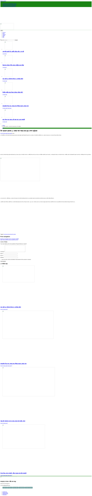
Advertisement (21, 487)
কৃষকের (9, 234)
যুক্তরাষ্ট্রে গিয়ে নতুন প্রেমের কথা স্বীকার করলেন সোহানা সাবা (16, 106)
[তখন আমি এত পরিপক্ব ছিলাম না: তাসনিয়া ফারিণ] (9, 76)
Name (1, 253)
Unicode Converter (29, 487)
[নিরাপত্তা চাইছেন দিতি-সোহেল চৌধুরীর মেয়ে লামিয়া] (9, 62)
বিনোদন (4, 33)
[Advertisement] (46, 15)
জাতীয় (3, 36)
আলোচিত (4, 35)
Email (1, 255)
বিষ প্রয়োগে (14, 234)
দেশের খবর (4, 32)
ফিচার (3, 37)
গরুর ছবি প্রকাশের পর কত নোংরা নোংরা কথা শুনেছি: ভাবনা (12, 421)
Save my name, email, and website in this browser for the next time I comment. (16, 259)
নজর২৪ (1, 133)
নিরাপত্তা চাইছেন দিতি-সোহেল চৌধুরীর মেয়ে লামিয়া (10, 4)
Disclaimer (5, 494)
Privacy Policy (15, 487)
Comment (2, 251)
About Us (4, 487)
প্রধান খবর (4, 34)
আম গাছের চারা (6, 234)
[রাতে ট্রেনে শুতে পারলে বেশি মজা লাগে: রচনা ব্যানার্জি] (9, 117)
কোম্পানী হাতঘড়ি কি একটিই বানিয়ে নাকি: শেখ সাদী (9, 3)
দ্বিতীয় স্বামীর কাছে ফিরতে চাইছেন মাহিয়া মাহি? (9, 6)
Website (2, 257)
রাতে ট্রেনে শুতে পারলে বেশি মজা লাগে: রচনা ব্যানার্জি (14, 119)
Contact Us (10, 487)
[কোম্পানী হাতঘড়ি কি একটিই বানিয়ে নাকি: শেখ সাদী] (9, 49)
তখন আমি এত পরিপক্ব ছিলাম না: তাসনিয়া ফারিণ (9, 5)
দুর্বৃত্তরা (11, 234)
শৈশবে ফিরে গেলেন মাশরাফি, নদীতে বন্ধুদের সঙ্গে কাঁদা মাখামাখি (13, 473)
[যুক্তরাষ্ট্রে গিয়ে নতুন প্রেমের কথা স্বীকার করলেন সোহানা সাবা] (9, 103)
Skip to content (3, 0)
